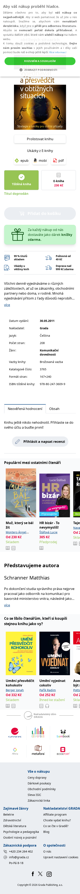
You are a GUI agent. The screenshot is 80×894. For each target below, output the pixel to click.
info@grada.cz (19, 857)
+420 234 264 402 (21, 851)
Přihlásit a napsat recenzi (44, 441)
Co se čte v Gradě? (55, 826)
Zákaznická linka (39, 800)
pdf (61, 160)
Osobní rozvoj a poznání (20, 837)
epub (25, 160)
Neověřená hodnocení (25, 408)
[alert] (40, 38)
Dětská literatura (14, 826)
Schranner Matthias (27, 577)
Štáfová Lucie (48, 532)
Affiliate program (55, 814)
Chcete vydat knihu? (57, 820)
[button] (40, 70)
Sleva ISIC (34, 795)
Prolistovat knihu (40, 139)
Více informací (57, 52)
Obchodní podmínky (42, 789)
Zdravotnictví (12, 820)
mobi (43, 160)
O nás (47, 851)
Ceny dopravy (37, 777)
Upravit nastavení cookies (60, 857)
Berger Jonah (15, 690)
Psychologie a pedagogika (21, 832)
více (7, 305)
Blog (46, 832)
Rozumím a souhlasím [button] (40, 61)
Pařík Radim (47, 690)
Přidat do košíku (44, 213)
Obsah (54, 408)
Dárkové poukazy (39, 783)
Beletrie (8, 814)
